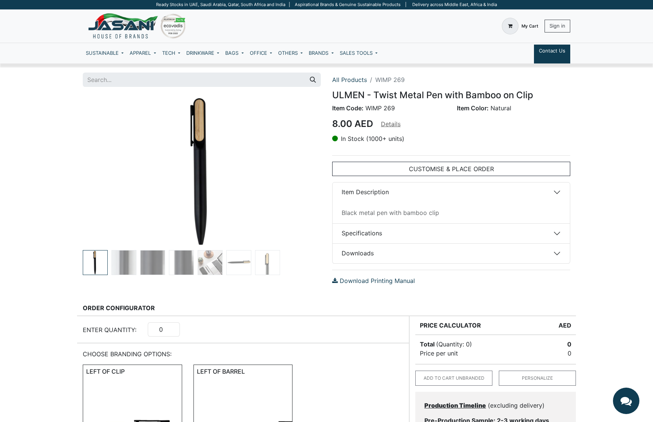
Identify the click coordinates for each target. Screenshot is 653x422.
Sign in (557, 26)
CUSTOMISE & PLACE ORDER (451, 169)
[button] (101, 171)
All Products (349, 79)
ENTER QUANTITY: (109, 330)
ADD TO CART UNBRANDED (454, 378)
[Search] (313, 80)
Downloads (358, 253)
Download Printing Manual (376, 280)
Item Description (365, 192)
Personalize (537, 378)
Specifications (362, 233)
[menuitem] (105, 53)
